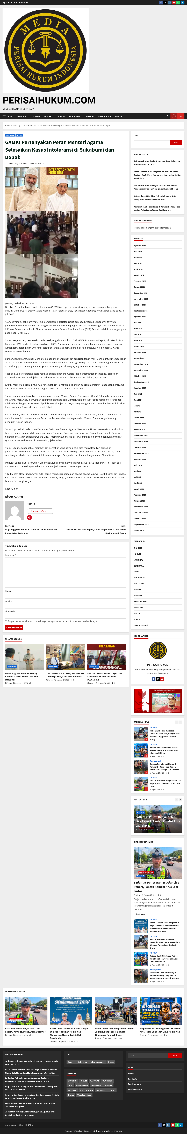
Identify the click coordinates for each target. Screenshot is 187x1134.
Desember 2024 (141, 364)
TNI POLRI (89, 116)
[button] (4, 116)
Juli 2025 (138, 322)
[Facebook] (161, 2)
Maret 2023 (139, 489)
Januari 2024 (139, 429)
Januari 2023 (139, 501)
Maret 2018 (139, 530)
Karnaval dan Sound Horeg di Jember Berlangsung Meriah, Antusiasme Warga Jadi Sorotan (141, 750)
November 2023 (141, 441)
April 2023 (138, 483)
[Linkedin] (182, 2)
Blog (21, 1125)
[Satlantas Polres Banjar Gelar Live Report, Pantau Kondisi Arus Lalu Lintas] (158, 863)
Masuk (131, 1073)
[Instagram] (169, 2)
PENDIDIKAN (75, 116)
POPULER (138, 595)
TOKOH (19, 135)
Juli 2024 (138, 394)
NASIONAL (10, 135)
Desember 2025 (141, 293)
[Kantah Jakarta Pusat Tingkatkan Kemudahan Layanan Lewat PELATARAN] (106, 657)
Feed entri (132, 1079)
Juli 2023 (138, 465)
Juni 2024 (138, 400)
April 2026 (138, 269)
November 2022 (141, 512)
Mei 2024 (137, 405)
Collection (82, 1062)
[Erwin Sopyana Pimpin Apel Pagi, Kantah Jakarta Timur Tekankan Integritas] (24, 657)
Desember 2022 (141, 506)
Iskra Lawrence (98, 1062)
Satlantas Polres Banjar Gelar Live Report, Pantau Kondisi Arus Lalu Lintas (141, 767)
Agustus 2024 (140, 388)
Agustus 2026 (140, 245)
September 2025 (141, 310)
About (14, 1125)
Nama (8, 591)
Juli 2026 (138, 251)
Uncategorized (141, 625)
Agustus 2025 (140, 316)
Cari (136, 135)
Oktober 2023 (140, 447)
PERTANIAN (139, 583)
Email (8, 601)
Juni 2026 (138, 257)
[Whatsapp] (178, 2)
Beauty (71, 1062)
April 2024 (138, 411)
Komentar (10, 555)
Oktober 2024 (140, 376)
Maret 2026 (139, 275)
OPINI (136, 571)
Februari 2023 (140, 495)
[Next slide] (180, 722)
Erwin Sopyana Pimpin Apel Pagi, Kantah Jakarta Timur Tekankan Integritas (22, 676)
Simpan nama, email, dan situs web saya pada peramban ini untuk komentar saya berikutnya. (52, 621)
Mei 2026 (137, 263)
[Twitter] (165, 2)
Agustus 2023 (140, 459)
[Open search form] (168, 116)
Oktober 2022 (140, 518)
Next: (96, 529)
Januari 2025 (139, 358)
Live (181, 116)
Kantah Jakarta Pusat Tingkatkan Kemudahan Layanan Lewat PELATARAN (104, 676)
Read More (141, 913)
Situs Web (10, 611)
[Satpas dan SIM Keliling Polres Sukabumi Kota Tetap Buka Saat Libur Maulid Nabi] (161, 1011)
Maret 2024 (139, 417)
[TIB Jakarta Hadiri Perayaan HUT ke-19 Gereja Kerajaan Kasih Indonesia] (65, 657)
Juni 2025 (138, 328)
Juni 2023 (138, 471)
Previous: (31, 529)
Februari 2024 (140, 423)
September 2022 (141, 524)
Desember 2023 (141, 435)
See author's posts (40, 511)
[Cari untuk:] (148, 1055)
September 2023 (141, 453)
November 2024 (141, 370)
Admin (10, 163)
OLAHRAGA (139, 566)
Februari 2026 (140, 281)
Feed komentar (135, 1084)
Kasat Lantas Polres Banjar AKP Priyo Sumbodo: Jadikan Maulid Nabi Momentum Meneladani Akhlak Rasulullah (157, 174)
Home (11, 116)
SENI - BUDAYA (86, 1090)
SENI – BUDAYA (104, 116)
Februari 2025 (140, 352)
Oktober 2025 (140, 304)
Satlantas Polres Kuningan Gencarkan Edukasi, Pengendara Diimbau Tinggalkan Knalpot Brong (141, 942)
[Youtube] (174, 2)
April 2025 (138, 340)
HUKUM (47, 116)
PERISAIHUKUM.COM (49, 100)
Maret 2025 (139, 346)
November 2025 (141, 299)
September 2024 (141, 382)
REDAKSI (119, 116)
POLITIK (36, 116)
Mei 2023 (137, 477)
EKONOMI (60, 116)
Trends (137, 619)
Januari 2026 (139, 287)
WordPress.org (135, 1089)
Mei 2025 (137, 334)
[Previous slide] (176, 722)
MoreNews (103, 1131)
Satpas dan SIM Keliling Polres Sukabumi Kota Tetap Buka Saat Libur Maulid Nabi (141, 734)
